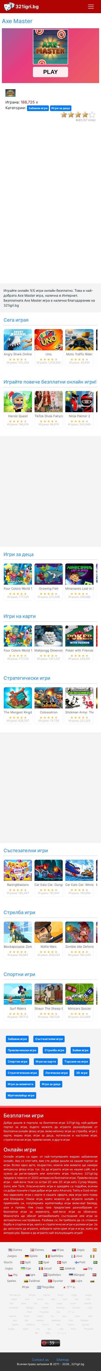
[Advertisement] (50, 206)
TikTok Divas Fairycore (51, 416)
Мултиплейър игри (21, 1095)
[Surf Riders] (18, 994)
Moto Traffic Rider (79, 354)
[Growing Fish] (49, 574)
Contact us (40, 1360)
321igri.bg (27, 6)
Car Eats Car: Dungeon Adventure (59, 885)
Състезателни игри (26, 850)
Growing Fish (48, 588)
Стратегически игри (27, 678)
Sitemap (62, 1360)
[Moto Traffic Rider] (79, 339)
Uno (49, 354)
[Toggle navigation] (91, 6)
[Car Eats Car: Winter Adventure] (79, 870)
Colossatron (49, 712)
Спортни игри (19, 974)
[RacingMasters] (18, 870)
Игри (73, 1328)
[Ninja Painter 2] (79, 401)
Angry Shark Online (18, 354)
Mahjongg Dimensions (51, 650)
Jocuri (47, 1268)
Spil (64, 1262)
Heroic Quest (18, 416)
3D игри (81, 1073)
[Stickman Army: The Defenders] (79, 697)
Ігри (28, 1268)
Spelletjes (57, 1256)
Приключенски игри (22, 1050)
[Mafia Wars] (49, 932)
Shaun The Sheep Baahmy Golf (57, 1008)
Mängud (79, 1274)
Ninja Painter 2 (79, 416)
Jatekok (70, 1268)
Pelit (82, 1262)
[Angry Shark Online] (18, 339)
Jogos (80, 1249)
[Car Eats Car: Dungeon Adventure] (49, 870)
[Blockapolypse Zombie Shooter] (18, 932)
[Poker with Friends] (79, 636)
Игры (60, 1249)
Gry (90, 1268)
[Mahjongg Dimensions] (49, 636)
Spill (27, 1262)
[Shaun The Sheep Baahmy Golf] (49, 994)
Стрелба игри (19, 912)
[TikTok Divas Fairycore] (49, 401)
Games (17, 1249)
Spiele (33, 1256)
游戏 (48, 1333)
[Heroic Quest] (18, 401)
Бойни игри (80, 1050)
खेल (36, 1333)
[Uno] (49, 339)
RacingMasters (18, 885)
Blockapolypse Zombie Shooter (26, 946)
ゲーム (70, 1287)
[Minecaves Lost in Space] (79, 574)
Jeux (79, 1256)
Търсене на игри (76, 1061)
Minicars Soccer (79, 1008)
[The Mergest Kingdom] (18, 697)
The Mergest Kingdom (20, 712)
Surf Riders (18, 1008)
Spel (46, 1262)
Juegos (11, 1328)
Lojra (79, 1281)
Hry (15, 1274)
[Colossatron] (49, 697)
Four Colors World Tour (20, 588)
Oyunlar (58, 1281)
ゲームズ (62, 1333)
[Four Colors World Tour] (18, 574)
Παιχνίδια (48, 1287)
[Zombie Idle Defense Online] (79, 932)
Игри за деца (60, 108)
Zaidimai (34, 1281)
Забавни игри (37, 108)
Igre (33, 1274)
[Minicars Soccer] (79, 994)
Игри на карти (20, 616)
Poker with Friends (79, 650)
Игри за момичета (20, 1084)
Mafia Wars (49, 946)
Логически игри (56, 1073)
